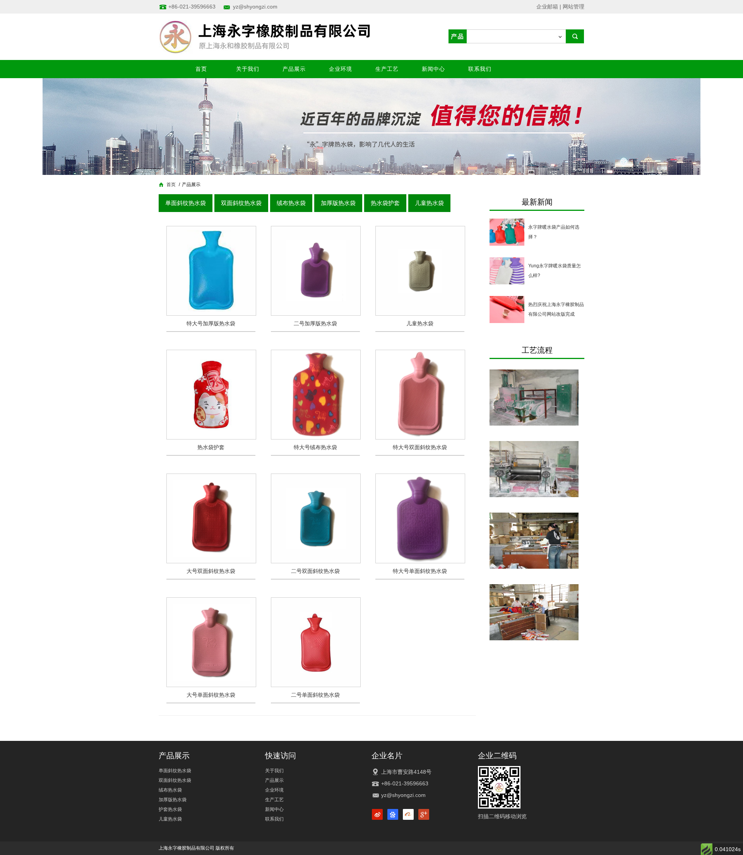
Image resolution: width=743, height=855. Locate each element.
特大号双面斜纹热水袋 (420, 447)
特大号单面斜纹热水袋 (420, 571)
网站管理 (573, 6)
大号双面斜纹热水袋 (211, 571)
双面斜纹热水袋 (241, 203)
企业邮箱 (547, 6)
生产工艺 (387, 69)
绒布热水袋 (291, 203)
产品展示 (294, 69)
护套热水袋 (170, 809)
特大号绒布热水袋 (315, 447)
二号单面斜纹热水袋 (315, 695)
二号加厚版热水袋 (315, 323)
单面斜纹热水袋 (185, 203)
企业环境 (340, 69)
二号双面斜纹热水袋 (315, 571)
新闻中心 (433, 69)
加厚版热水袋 (338, 203)
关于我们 (247, 69)
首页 (201, 69)
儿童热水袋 (429, 203)
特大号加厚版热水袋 (211, 323)
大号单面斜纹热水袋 (211, 695)
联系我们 (479, 69)
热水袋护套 (385, 203)
